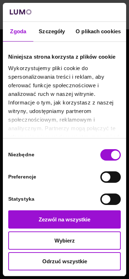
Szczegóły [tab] (52, 31)
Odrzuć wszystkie (64, 261)
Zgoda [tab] (18, 31)
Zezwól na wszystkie (64, 219)
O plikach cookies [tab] (98, 31)
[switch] (110, 177)
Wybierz (64, 241)
